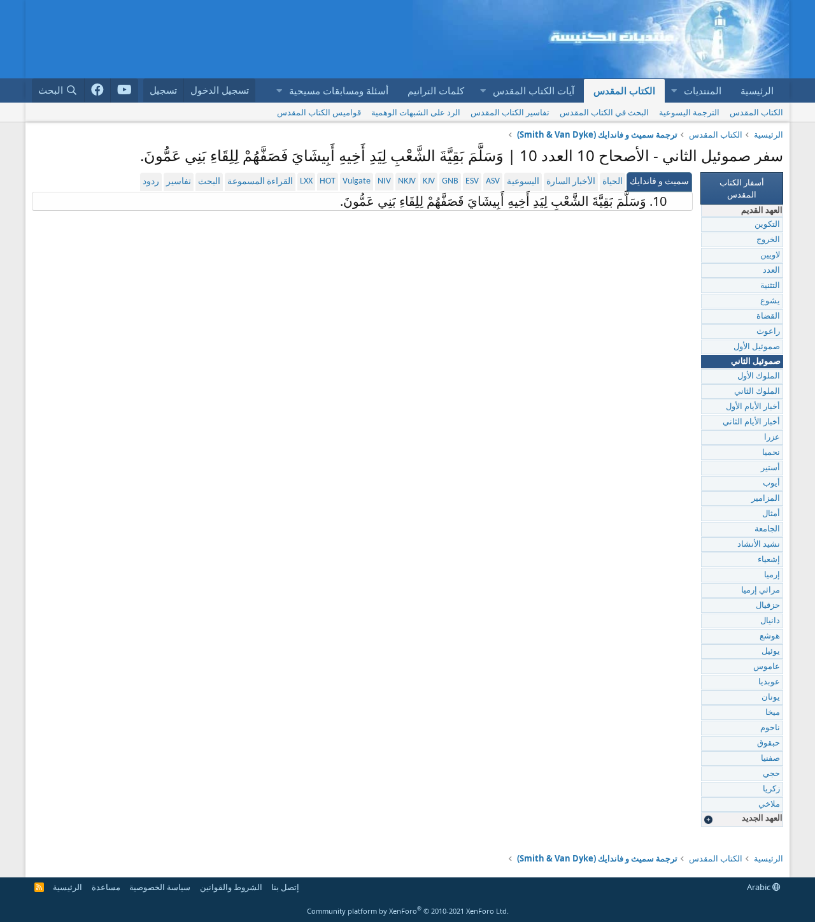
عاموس (766, 667)
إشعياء (769, 560)
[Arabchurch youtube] (124, 90)
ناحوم (770, 728)
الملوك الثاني (757, 391)
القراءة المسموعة (260, 182)
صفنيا (770, 758)
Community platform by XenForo (408, 911)
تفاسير (178, 182)
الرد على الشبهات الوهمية (415, 112)
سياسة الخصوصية (159, 887)
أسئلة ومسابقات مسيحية (338, 90)
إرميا (772, 575)
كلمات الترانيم (436, 90)
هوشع (770, 636)
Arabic (759, 887)
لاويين (770, 255)
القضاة (768, 316)
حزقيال (768, 605)
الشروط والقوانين (231, 887)
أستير (770, 468)
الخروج (768, 240)
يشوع (770, 301)
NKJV (407, 181)
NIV (384, 181)
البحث (209, 182)
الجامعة (767, 529)
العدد (771, 270)
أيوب (771, 483)
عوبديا (769, 682)
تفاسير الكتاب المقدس (510, 112)
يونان (771, 697)
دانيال (770, 621)
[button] (674, 91)
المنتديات (702, 90)
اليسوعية (523, 182)
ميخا (772, 713)
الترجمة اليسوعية (689, 112)
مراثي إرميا (760, 590)
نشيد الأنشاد (758, 544)
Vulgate (357, 181)
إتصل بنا (285, 887)
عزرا (772, 437)
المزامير (765, 498)
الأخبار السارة (570, 182)
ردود (151, 182)
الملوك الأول (758, 376)
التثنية (770, 286)
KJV (429, 181)
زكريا (771, 789)
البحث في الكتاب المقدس (604, 112)
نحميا (771, 453)
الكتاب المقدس (624, 90)
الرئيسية (757, 90)
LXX (306, 181)
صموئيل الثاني (756, 361)
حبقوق (768, 743)
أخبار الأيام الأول (753, 407)
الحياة (612, 182)
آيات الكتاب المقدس (533, 90)
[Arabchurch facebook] (98, 90)
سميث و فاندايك (659, 182)
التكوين (767, 224)
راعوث (768, 332)
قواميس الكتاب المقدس (319, 112)
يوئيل (771, 651)
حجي (771, 774)
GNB (450, 181)
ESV (472, 181)
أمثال (771, 514)
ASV (493, 181)
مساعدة (106, 887)
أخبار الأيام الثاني (751, 422)
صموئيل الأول (757, 347)
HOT (328, 181)
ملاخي (769, 804)
